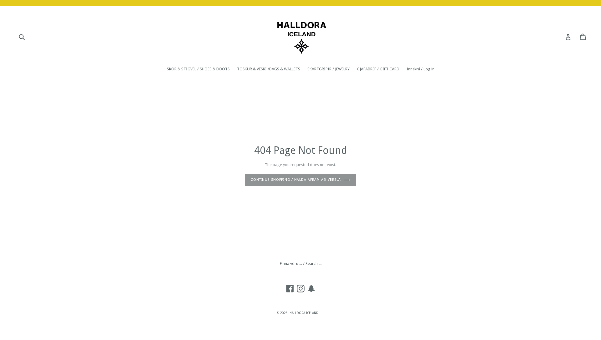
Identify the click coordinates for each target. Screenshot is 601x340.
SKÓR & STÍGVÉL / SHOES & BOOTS (198, 69)
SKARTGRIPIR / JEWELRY (328, 69)
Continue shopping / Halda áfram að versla (296, 180)
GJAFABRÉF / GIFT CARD (378, 69)
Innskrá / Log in (420, 69)
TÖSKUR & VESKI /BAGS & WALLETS (268, 69)
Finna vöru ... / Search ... (300, 263)
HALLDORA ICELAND (304, 313)
